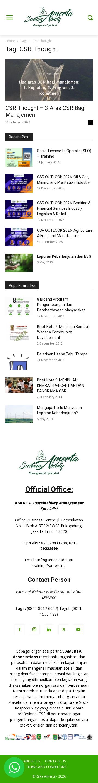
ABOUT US (32, 761)
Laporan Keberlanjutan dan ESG (64, 256)
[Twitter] (63, 629)
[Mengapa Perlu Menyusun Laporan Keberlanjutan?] (19, 414)
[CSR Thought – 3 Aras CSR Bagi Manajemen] (49, 80)
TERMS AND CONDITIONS (46, 767)
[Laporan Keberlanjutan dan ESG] (19, 263)
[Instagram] (34, 629)
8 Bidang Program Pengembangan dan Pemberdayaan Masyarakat (61, 304)
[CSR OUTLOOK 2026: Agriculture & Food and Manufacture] (19, 237)
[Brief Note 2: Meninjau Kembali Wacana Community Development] (19, 332)
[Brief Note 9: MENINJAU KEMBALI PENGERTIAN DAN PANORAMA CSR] (19, 385)
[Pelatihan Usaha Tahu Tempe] (19, 360)
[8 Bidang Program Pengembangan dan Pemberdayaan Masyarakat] (19, 306)
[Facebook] (19, 629)
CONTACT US (55, 761)
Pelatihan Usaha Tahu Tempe (62, 354)
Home (10, 41)
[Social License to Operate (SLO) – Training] (19, 157)
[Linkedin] (49, 629)
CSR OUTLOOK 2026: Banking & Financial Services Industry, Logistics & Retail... (64, 208)
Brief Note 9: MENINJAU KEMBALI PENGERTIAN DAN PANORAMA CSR (60, 385)
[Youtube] (78, 629)
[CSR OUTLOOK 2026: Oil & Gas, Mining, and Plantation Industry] (19, 183)
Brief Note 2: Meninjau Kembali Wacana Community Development (63, 332)
